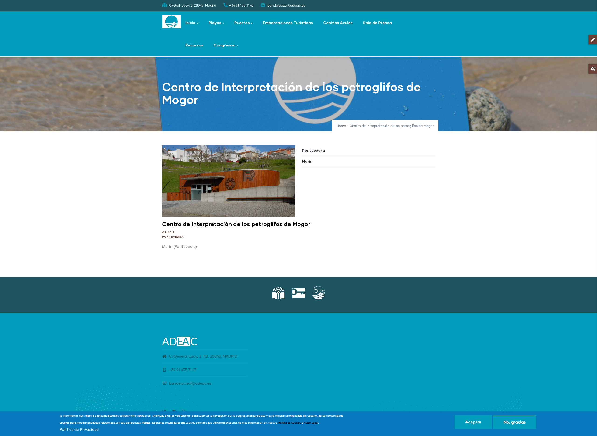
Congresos (224, 45)
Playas (214, 22)
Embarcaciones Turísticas (288, 22)
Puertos (242, 22)
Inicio (190, 22)
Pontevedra (173, 236)
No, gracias (514, 421)
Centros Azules (338, 22)
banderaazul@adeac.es (190, 383)
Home (341, 126)
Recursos (194, 45)
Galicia (168, 232)
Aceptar (473, 421)
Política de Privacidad (79, 429)
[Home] (171, 21)
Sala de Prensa (377, 22)
